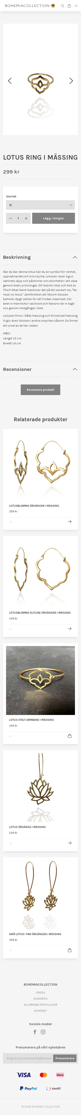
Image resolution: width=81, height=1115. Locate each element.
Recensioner (17, 369)
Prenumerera (65, 1058)
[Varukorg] (69, 6)
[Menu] (76, 6)
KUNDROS (40, 999)
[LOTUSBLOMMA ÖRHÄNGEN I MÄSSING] (69, 521)
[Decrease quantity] (10, 218)
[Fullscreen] (40, 79)
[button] (71, 80)
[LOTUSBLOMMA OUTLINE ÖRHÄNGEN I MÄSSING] (69, 628)
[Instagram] (43, 1032)
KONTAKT (40, 1011)
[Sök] (62, 6)
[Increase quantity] (26, 218)
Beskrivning (17, 257)
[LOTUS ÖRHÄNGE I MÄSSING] (69, 843)
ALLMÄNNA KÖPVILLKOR (40, 1005)
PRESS (40, 992)
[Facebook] (35, 1032)
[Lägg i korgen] (69, 736)
